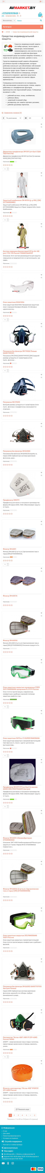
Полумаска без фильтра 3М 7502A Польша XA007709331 (20, 352)
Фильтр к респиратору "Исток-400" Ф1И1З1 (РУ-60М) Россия (20, 1089)
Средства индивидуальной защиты (25, 32)
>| (34, 1115)
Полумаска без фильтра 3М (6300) (16, 451)
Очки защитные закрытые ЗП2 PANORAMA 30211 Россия (20, 936)
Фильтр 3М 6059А (10, 641)
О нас (5, 1131)
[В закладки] (41, 124)
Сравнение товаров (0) (13, 113)
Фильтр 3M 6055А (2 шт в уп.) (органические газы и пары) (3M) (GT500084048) (21, 890)
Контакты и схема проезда (12, 1144)
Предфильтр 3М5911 (11, 500)
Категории (7, 27)
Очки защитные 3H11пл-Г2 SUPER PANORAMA (21, 738)
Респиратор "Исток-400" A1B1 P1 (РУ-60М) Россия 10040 (20, 1038)
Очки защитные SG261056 (13, 302)
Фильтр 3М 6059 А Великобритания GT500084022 (17, 839)
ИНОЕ (8, 32)
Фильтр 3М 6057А (10, 596)
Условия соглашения (10, 1138)
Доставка (6, 1133)
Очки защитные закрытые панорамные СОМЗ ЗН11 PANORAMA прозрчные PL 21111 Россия (21, 688)
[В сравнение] (41, 127)
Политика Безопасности (12, 1136)
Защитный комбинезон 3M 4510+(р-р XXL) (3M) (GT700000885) (22, 201)
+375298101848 (10, 13)
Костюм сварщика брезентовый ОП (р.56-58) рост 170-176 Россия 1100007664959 (21, 252)
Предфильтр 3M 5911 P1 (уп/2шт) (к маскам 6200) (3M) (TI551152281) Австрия (20, 788)
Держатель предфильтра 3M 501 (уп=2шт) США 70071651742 (22, 153)
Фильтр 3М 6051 (9, 549)
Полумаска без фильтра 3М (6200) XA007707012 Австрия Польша (22, 987)
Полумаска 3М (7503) (11, 402)
